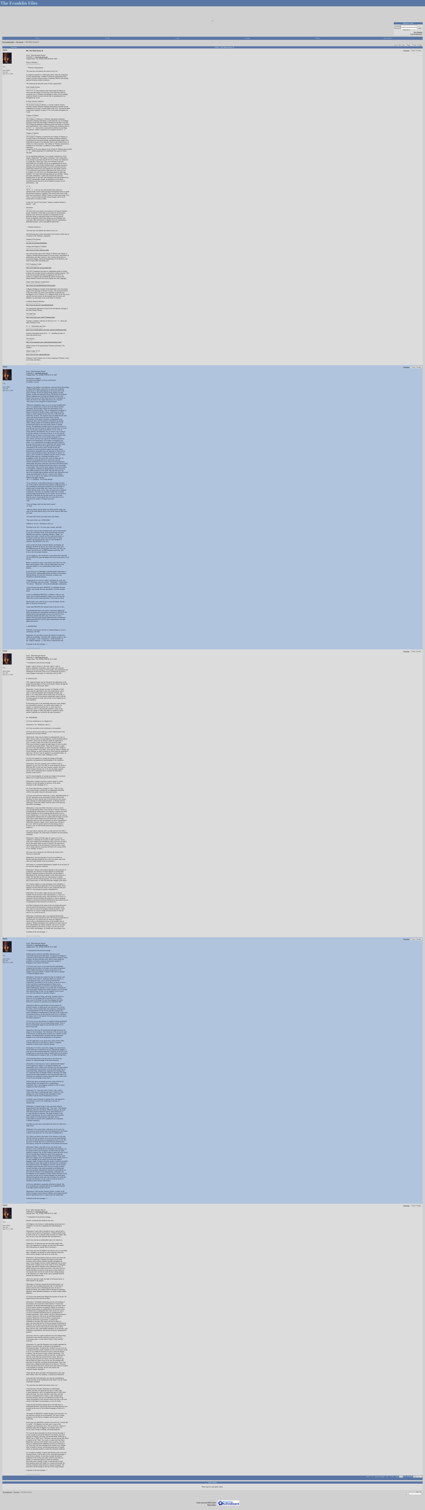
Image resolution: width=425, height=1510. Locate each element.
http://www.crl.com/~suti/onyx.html (37, 250)
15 (381, 1476)
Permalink (406, 50)
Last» (393, 1476)
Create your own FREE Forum (206, 1502)
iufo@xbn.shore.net (41, 57)
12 (376, 1476)
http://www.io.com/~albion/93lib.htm (38, 354)
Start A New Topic (399, 45)
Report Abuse (211, 1505)
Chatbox (317, 38)
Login (419, 28)
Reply (408, 45)
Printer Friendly (417, 45)
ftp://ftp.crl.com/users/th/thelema (36, 243)
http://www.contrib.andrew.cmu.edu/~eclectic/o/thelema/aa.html (46, 330)
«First (368, 1476)
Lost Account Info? (416, 34)
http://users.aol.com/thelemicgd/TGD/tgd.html (40, 285)
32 (387, 1476)
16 (383, 1476)
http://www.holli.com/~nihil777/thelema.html (40, 317)
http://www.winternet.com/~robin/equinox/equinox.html (43, 342)
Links (177, 38)
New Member (418, 32)
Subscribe (418, 1492)
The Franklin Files (8, 42)
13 (378, 1476)
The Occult (19, 42)
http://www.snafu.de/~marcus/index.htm (38, 268)
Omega (5, 50)
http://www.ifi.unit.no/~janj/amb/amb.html (39, 305)
